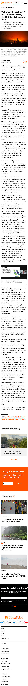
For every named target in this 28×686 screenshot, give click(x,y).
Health (12, 418)
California (9, 416)
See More (14, 459)
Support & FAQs (5, 638)
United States (18, 419)
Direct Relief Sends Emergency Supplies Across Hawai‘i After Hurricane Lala (12, 548)
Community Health (16, 416)
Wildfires (23, 419)
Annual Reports (4, 646)
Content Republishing (6, 676)
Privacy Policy (4, 681)
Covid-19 (23, 416)
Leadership (3, 679)
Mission (3, 636)
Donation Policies (5, 648)
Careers (3, 633)
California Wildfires (9, 7)
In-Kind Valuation (5, 651)
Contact (3, 631)
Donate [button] (16, 2)
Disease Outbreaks (5, 418)
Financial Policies (5, 653)
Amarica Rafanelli (6, 60)
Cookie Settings (4, 684)
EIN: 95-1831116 (5, 666)
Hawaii (3, 542)
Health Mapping (18, 418)
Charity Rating (4, 661)
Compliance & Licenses (6, 669)
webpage (22, 409)
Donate (19, 483)
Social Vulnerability (10, 419)
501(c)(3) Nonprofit (5, 663)
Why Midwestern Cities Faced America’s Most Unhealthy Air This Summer (13, 576)
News (2, 7)
